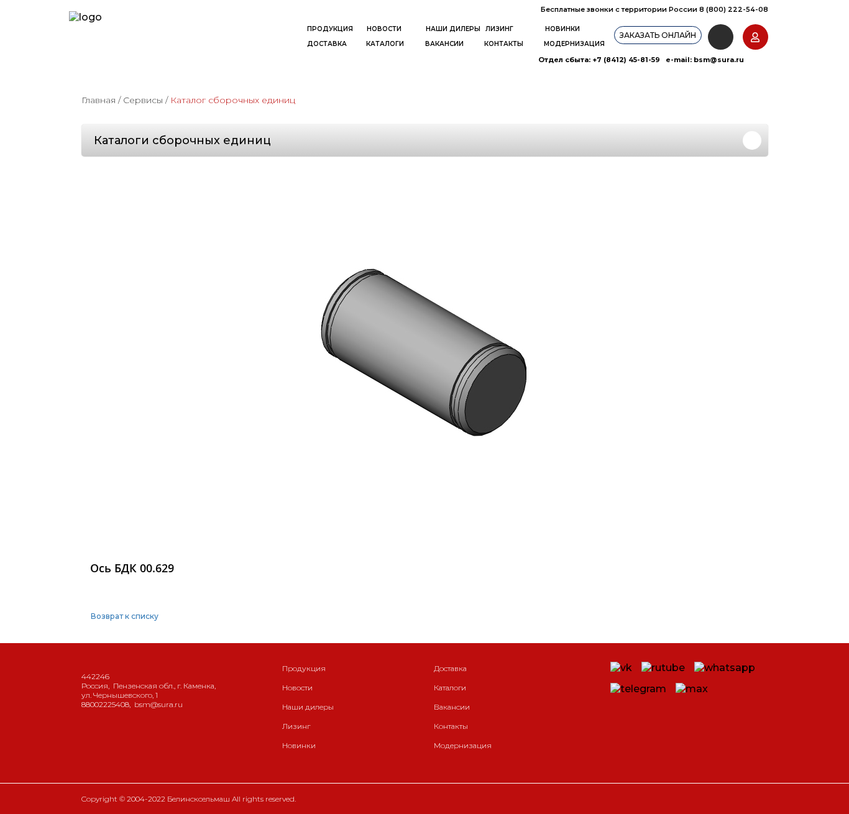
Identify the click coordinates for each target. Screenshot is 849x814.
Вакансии (444, 44)
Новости (384, 29)
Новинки (562, 29)
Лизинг (499, 29)
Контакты (503, 44)
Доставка (327, 44)
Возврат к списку (124, 616)
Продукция (330, 29)
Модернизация (574, 44)
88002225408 (105, 704)
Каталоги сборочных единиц (182, 140)
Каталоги (385, 44)
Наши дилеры (453, 29)
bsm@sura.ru (719, 59)
